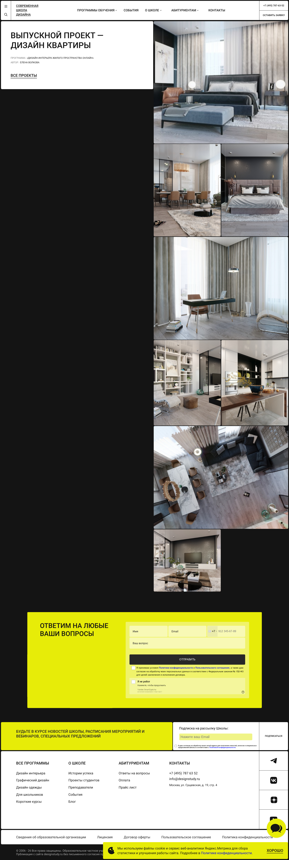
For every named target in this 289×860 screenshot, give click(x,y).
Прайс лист (127, 787)
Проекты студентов (83, 780)
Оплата (124, 780)
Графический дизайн (32, 780)
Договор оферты (137, 837)
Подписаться (273, 736)
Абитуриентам (183, 10)
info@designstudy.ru (184, 779)
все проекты (24, 75)
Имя (135, 631)
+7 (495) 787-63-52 (273, 5)
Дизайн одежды (29, 787)
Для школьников (29, 795)
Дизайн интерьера (30, 773)
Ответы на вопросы (134, 773)
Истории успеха (80, 773)
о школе (77, 763)
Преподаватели (80, 787)
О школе (152, 10)
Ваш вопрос (140, 643)
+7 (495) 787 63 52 (183, 773)
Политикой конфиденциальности (222, 747)
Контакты (216, 10)
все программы (32, 763)
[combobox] (212, 631)
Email (174, 631)
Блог (72, 802)
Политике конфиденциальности (226, 853)
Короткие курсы (29, 802)
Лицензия (105, 837)
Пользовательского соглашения (212, 668)
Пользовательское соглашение (186, 837)
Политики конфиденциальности (176, 668)
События (131, 10)
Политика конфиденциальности (247, 837)
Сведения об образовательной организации (51, 837)
